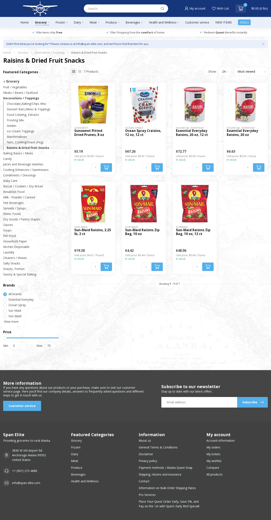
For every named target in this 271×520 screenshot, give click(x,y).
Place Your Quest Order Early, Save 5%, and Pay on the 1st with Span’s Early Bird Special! (169, 503)
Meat (93, 22)
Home (24, 22)
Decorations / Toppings (50, 52)
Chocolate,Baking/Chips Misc (27, 104)
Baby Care (10, 181)
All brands (15, 294)
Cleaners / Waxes (15, 258)
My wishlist (213, 461)
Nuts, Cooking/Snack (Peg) (25, 142)
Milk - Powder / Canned (19, 197)
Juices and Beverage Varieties (23, 164)
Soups (7, 230)
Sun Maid (14, 310)
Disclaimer (146, 454)
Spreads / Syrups (14, 208)
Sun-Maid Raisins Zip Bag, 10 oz (142, 232)
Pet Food (9, 236)
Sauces (8, 225)
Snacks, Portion (14, 269)
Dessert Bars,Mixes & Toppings (28, 109)
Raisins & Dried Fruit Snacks (89, 52)
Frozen (60, 22)
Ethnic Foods (12, 214)
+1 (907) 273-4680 (24, 471)
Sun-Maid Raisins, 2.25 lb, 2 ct (92, 232)
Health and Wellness (163, 22)
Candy (7, 159)
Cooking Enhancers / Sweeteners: (26, 170)
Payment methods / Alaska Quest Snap (165, 468)
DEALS (244, 22)
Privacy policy (148, 461)
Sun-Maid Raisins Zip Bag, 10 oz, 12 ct (193, 232)
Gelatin (11, 126)
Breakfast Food (14, 192)
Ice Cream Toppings (20, 131)
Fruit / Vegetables (15, 87)
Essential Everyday (21, 299)
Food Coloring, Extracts (23, 115)
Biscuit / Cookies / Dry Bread (23, 186)
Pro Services (147, 495)
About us (145, 440)
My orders (213, 447)
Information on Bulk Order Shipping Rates (167, 488)
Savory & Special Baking (19, 274)
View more (11, 322)
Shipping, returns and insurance (160, 474)
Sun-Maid (14, 316)
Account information (220, 440)
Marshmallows (17, 137)
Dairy (77, 22)
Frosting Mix (15, 120)
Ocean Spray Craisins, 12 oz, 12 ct (143, 133)
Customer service (197, 22)
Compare (212, 468)
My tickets (213, 454)
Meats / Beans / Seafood (20, 93)
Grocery (41, 22)
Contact (144, 481)
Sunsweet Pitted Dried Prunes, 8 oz (89, 133)
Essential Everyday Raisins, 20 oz (242, 133)
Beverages (133, 22)
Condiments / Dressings (19, 175)
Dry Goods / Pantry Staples (21, 219)
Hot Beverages (13, 203)
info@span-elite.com (26, 483)
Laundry (8, 252)
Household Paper (15, 241)
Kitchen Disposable (16, 247)
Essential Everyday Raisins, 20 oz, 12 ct (192, 133)
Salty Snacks (11, 263)
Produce (111, 22)
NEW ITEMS (223, 22)
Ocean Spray (17, 305)
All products (214, 474)
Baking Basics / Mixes (18, 153)
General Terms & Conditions (158, 447)
